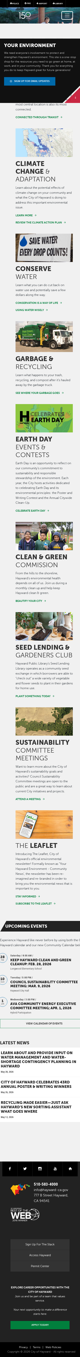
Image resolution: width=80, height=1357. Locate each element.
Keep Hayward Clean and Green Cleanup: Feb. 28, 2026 (40, 962)
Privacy (23, 1347)
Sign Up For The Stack (40, 1244)
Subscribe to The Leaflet (34, 903)
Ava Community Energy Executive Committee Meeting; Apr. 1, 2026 (43, 1006)
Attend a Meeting (28, 799)
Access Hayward (40, 1255)
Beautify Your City (29, 600)
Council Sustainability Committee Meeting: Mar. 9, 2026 (44, 984)
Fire (28, 3)
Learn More (24, 215)
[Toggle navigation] (67, 15)
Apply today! (40, 1325)
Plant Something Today (33, 696)
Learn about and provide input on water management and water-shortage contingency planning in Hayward (38, 1059)
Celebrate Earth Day (30, 510)
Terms (36, 1347)
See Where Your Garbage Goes (38, 392)
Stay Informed (26, 896)
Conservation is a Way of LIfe (37, 302)
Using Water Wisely (30, 310)
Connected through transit (37, 117)
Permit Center (40, 1266)
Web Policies (53, 1347)
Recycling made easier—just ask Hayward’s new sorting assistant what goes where (36, 1107)
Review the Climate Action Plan (39, 222)
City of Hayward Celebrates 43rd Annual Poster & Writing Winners (36, 1084)
